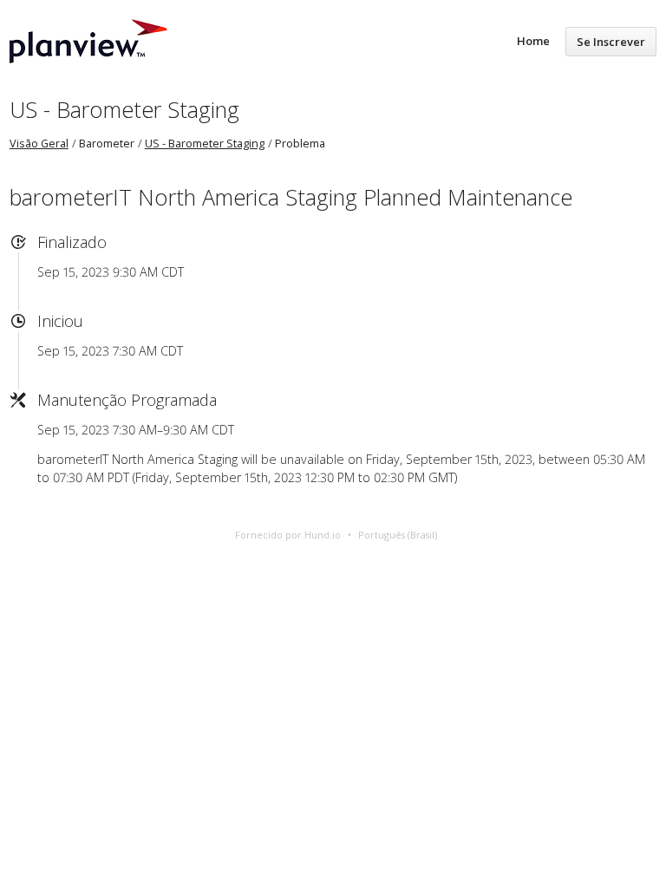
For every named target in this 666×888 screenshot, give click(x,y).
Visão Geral (39, 143)
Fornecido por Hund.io (288, 534)
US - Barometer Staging (124, 109)
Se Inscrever (611, 41)
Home (533, 41)
